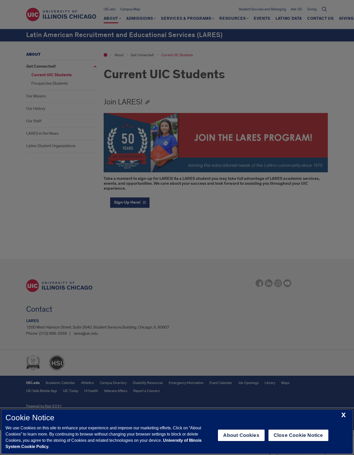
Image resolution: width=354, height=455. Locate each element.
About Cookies (241, 435)
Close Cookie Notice (298, 435)
